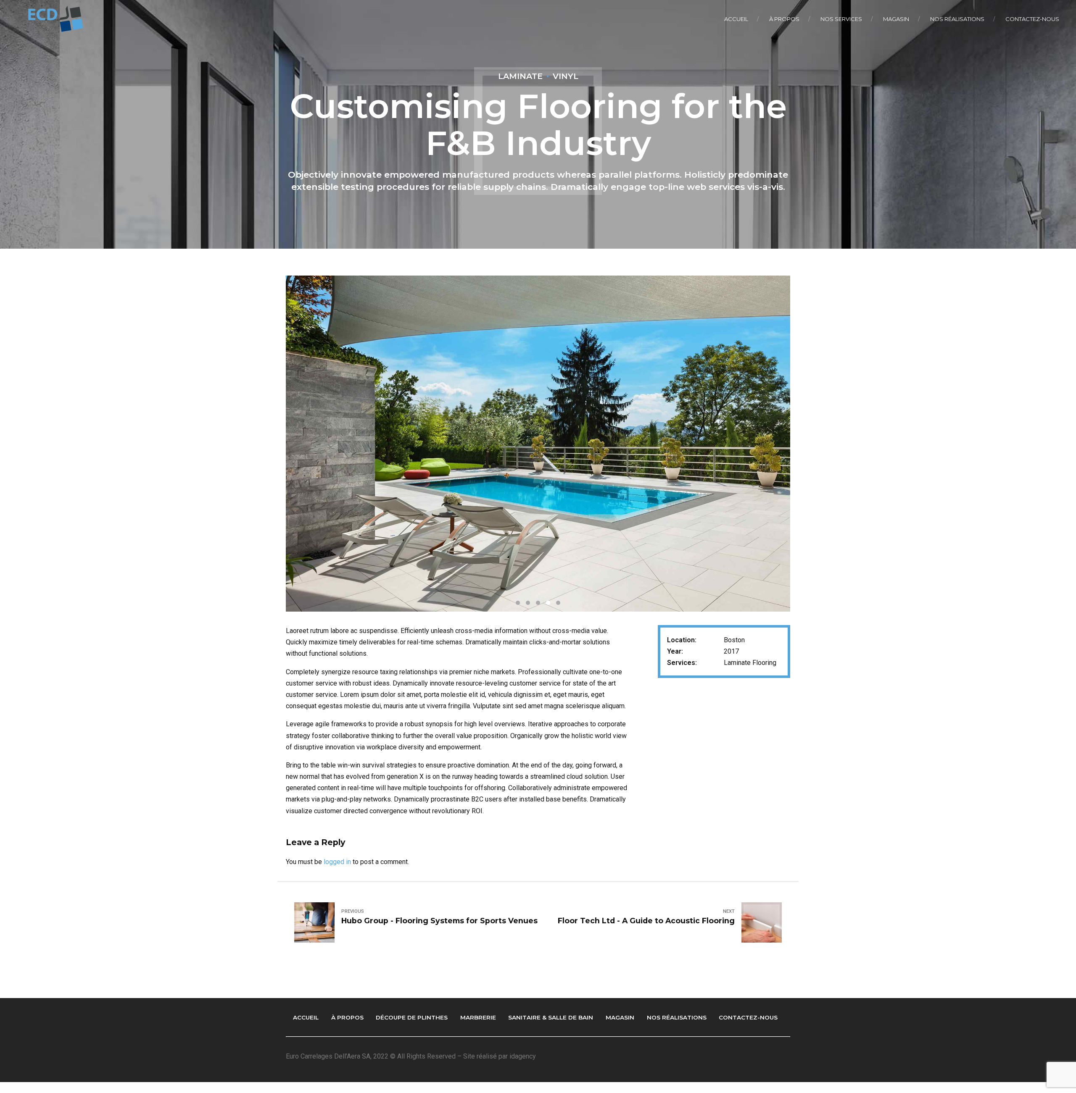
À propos (784, 19)
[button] (312, 437)
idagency (522, 1056)
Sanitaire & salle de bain (550, 1017)
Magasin (896, 19)
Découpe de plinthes (412, 1017)
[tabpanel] (538, 444)
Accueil (736, 19)
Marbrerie (478, 1017)
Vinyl (565, 76)
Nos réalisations (957, 19)
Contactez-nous (1032, 19)
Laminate (520, 76)
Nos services (841, 19)
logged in (337, 862)
